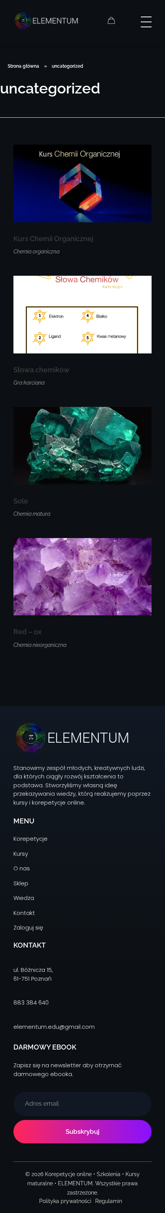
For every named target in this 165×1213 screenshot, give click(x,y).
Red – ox (27, 632)
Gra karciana (29, 383)
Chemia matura (31, 514)
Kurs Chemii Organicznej (53, 239)
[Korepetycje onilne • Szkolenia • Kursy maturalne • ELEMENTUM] (45, 20)
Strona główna (23, 66)
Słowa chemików (41, 370)
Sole (20, 501)
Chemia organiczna (36, 251)
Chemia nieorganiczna (39, 645)
